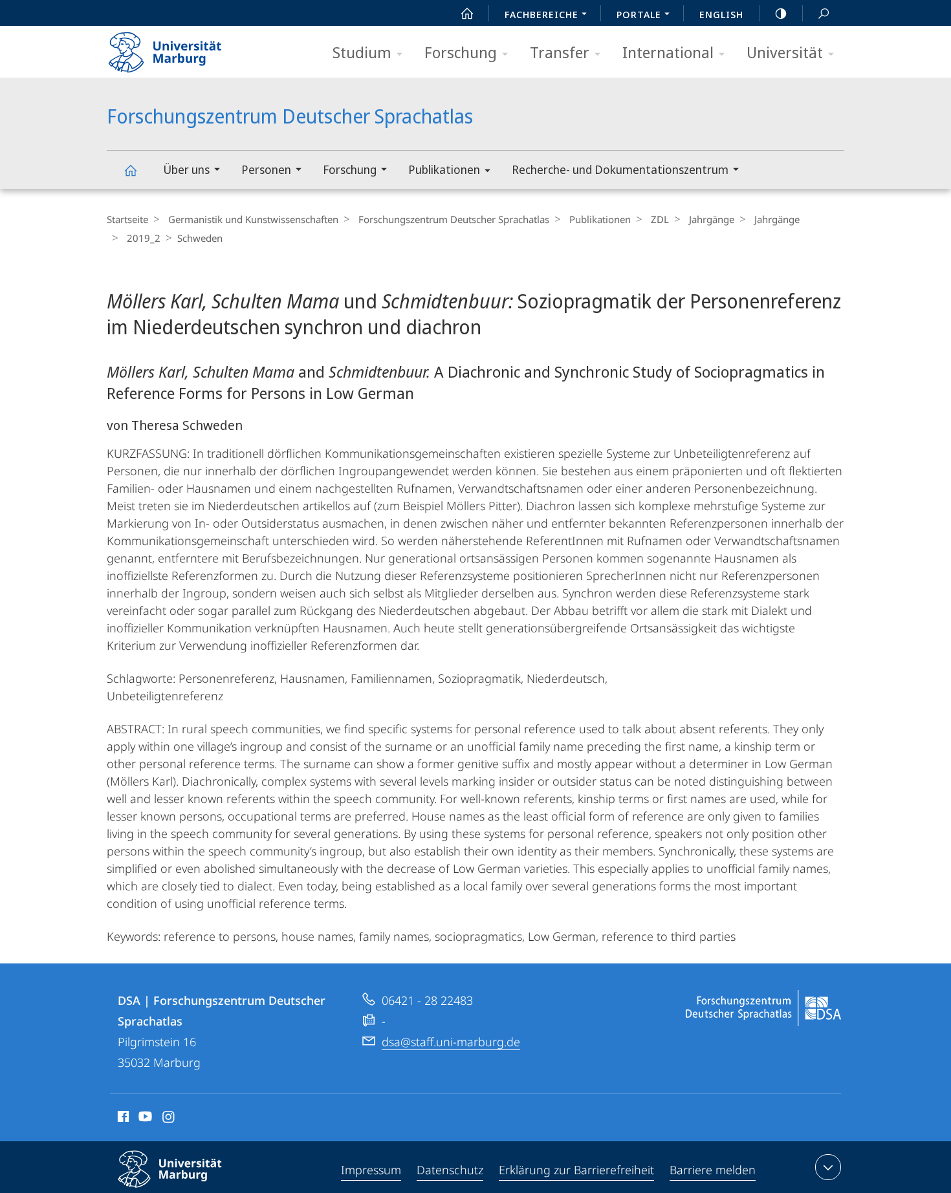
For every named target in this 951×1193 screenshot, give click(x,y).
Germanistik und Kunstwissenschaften (253, 219)
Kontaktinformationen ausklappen (828, 1167)
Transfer (559, 52)
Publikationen (444, 169)
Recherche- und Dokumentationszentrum (620, 169)
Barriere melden (713, 1169)
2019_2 (143, 237)
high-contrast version (781, 13)
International (668, 52)
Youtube (144, 1118)
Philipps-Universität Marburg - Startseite (187, 47)
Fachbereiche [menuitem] (541, 14)
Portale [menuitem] (639, 14)
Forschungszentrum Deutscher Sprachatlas (130, 170)
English (721, 14)
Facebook (122, 1118)
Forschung (460, 52)
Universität (785, 52)
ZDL (660, 219)
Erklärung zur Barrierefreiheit (576, 1169)
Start (467, 13)
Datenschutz (450, 1169)
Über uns (186, 169)
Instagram (169, 1118)
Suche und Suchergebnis (823, 13)
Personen (266, 169)
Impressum (371, 1169)
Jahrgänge (711, 219)
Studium (362, 52)
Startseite (127, 219)
